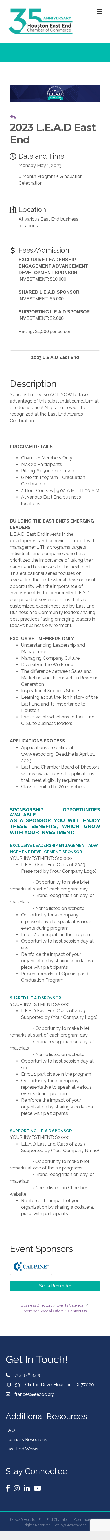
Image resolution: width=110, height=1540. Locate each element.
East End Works (22, 1449)
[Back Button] (13, 117)
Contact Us (77, 1311)
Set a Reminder (55, 1286)
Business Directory (36, 1305)
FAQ (10, 1430)
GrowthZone (76, 1525)
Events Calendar (71, 1305)
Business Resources (26, 1439)
